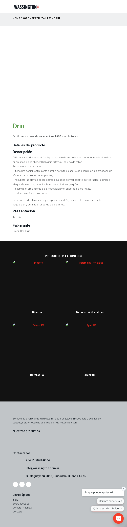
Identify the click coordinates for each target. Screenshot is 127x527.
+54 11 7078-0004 (38, 460)
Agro (25, 18)
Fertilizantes (42, 18)
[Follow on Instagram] (15, 484)
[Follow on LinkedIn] (28, 484)
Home (16, 18)
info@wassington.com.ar (42, 468)
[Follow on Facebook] (22, 484)
